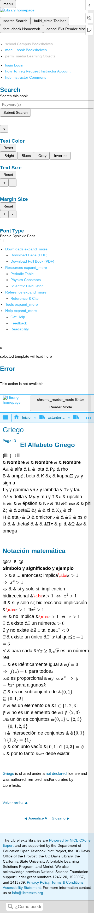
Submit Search (15, 112)
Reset (8, 148)
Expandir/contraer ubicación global (88, 416)
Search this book (14, 96)
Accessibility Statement (22, 887)
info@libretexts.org (27, 893)
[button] (18, 323)
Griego (8, 773)
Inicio (26, 417)
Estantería (56, 417)
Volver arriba (13, 803)
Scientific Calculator (26, 286)
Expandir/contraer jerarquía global (8, 417)
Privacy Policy (38, 882)
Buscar (10, 907)
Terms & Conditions (67, 882)
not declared (57, 773)
